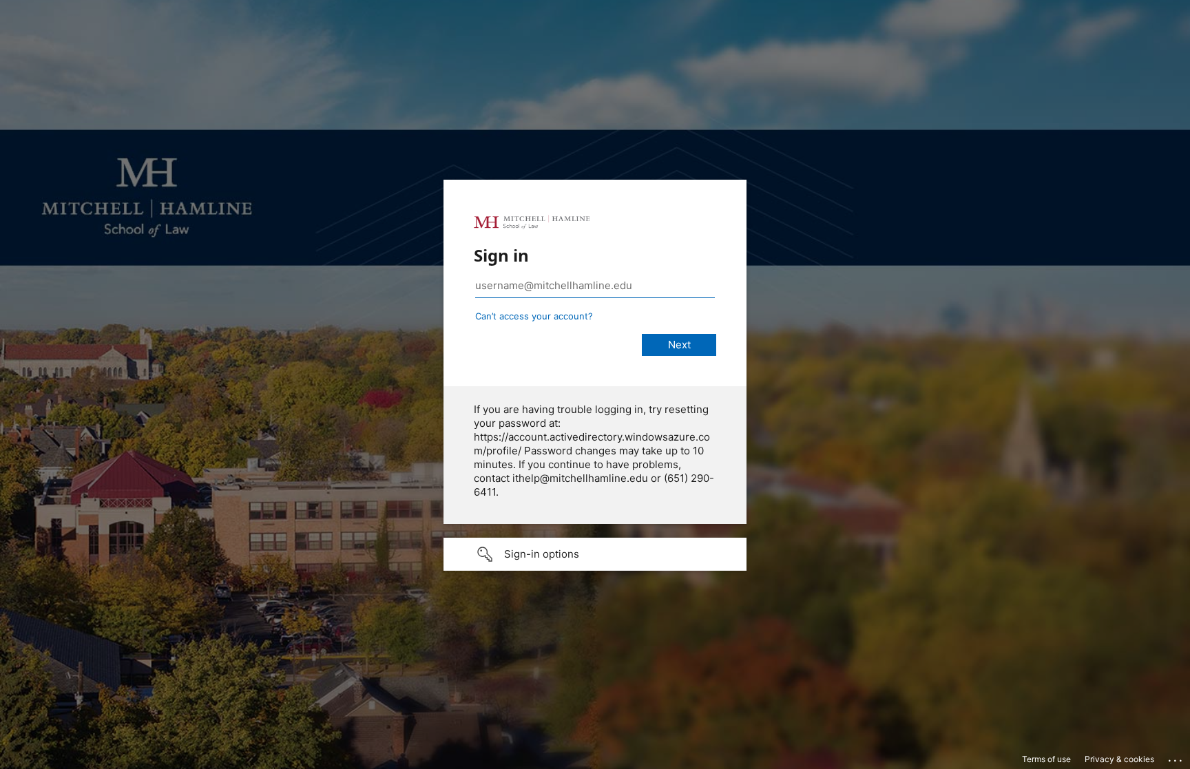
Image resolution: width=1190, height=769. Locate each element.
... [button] (1176, 757)
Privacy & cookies (1119, 759)
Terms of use (1046, 759)
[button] (595, 554)
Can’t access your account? (534, 316)
